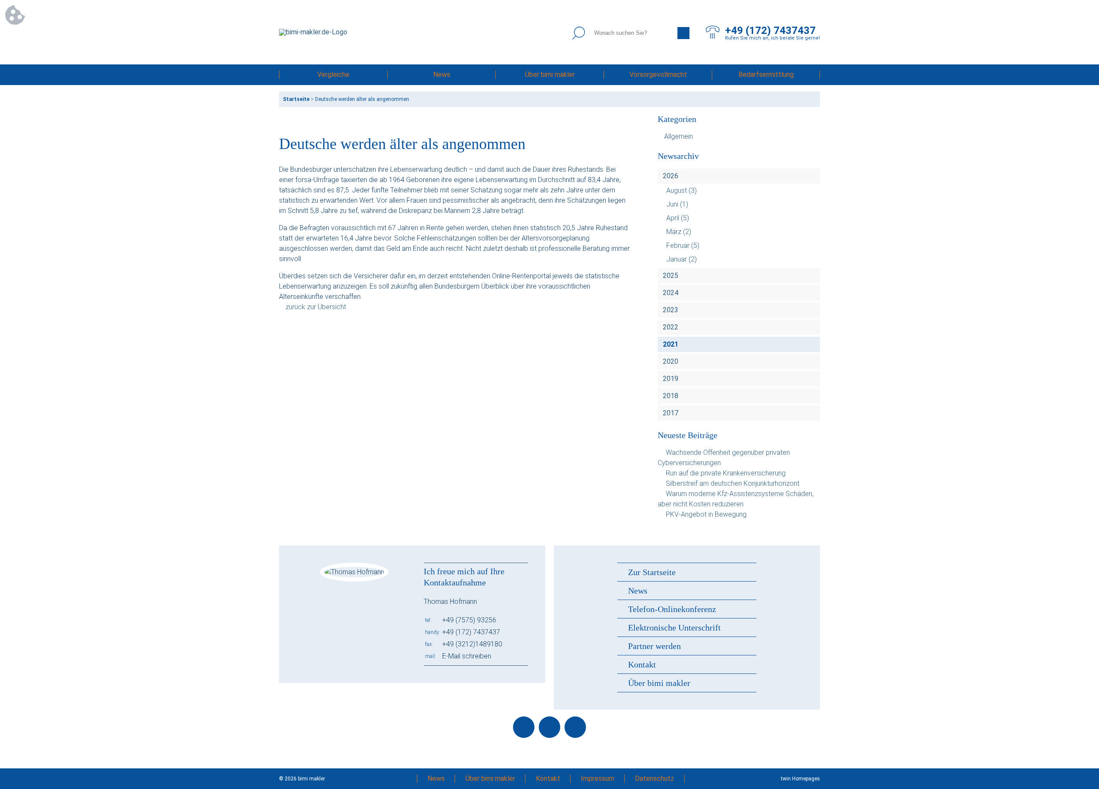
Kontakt (642, 664)
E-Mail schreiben (466, 656)
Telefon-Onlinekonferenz (672, 609)
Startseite (296, 99)
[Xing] (575, 727)
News (441, 74)
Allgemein (678, 136)
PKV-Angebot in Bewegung (706, 514)
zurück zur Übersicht (315, 307)
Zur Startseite (652, 572)
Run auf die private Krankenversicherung (726, 473)
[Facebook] (523, 727)
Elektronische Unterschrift (674, 627)
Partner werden (654, 646)
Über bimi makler (550, 74)
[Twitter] (549, 727)
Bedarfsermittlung (766, 74)
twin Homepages (800, 779)
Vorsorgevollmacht (658, 74)
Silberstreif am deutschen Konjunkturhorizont (732, 483)
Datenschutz (654, 778)
